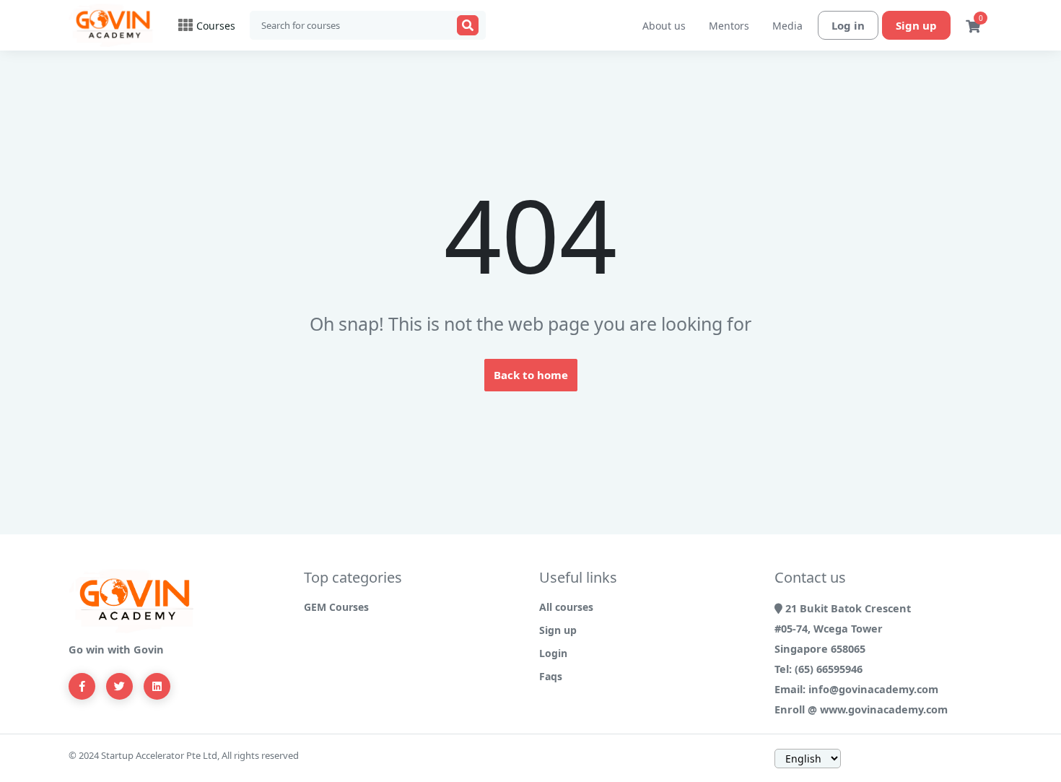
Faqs (550, 676)
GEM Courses (336, 607)
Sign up (916, 25)
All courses (566, 607)
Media (787, 25)
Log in (848, 25)
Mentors (729, 25)
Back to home (531, 375)
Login (553, 653)
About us (664, 25)
